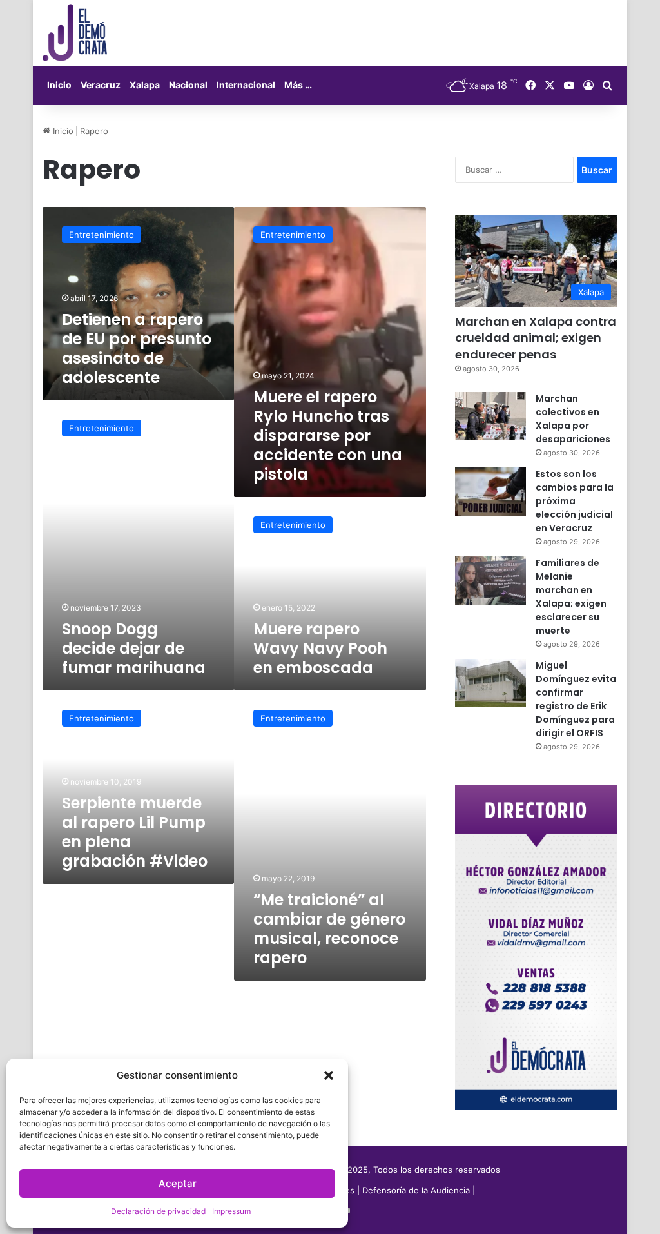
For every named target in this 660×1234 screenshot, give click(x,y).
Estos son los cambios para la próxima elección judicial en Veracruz (575, 500)
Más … (298, 84)
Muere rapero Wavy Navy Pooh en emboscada (320, 648)
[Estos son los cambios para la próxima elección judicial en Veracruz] (490, 491)
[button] (328, 1075)
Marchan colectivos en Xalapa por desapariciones (573, 419)
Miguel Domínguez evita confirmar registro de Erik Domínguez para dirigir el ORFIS (576, 699)
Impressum (231, 1211)
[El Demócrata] (75, 33)
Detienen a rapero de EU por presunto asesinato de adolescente (136, 348)
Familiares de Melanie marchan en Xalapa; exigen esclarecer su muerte (571, 596)
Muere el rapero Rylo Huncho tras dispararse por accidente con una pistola (327, 435)
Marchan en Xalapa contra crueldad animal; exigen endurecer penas (535, 337)
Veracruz (101, 84)
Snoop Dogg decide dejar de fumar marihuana (134, 648)
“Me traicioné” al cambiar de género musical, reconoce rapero (329, 928)
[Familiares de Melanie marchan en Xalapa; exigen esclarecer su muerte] (490, 580)
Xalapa (145, 84)
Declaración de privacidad (158, 1211)
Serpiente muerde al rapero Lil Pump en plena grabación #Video (135, 832)
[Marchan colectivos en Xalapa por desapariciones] (490, 416)
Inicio (59, 84)
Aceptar (178, 1183)
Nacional (188, 84)
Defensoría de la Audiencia (416, 1190)
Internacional (246, 84)
